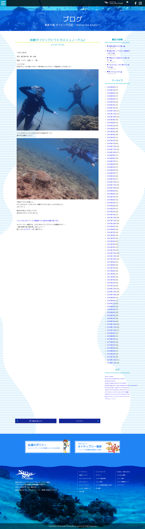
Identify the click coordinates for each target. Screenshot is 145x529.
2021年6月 (111, 271)
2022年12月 (111, 218)
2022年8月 (111, 229)
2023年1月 (111, 215)
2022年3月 (111, 244)
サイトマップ (120, 485)
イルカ (118, 392)
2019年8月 (111, 336)
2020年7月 (111, 304)
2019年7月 (111, 339)
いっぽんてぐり (118, 387)
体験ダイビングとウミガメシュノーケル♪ (57, 40)
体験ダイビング (83, 475)
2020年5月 (111, 309)
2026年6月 (111, 93)
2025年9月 (111, 120)
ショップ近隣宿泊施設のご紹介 (104, 485)
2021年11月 (111, 256)
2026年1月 (111, 108)
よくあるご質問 (121, 475)
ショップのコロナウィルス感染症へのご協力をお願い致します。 (38, 221)
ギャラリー (99, 475)
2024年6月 (111, 164)
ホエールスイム (83, 481)
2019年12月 (111, 324)
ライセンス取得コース (85, 488)
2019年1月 (111, 357)
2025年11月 (111, 114)
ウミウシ (115, 394)
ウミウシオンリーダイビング (113, 396)
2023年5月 (111, 203)
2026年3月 (111, 102)
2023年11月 (111, 185)
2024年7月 (111, 161)
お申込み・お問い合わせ (123, 471)
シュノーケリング (84, 485)
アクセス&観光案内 (101, 478)
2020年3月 (111, 315)
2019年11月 (111, 327)
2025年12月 (111, 111)
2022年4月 (111, 241)
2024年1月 (111, 179)
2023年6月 (111, 200)
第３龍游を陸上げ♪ (35, 421)
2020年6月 (111, 306)
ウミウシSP (121, 394)
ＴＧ (114, 399)
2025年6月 (111, 129)
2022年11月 (111, 220)
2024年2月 (111, 176)
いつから (124, 387)
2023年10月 (111, 188)
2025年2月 (111, 140)
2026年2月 (111, 105)
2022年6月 (111, 235)
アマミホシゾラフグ (111, 392)
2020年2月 (111, 318)
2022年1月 (111, 250)
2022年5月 (111, 238)
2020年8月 (111, 301)
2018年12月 (111, 360)
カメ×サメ (79, 421)
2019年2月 (111, 354)
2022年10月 (111, 223)
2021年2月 (111, 283)
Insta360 (111, 387)
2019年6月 (111, 342)
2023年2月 (111, 212)
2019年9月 (111, 333)
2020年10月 (111, 295)
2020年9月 (111, 298)
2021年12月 (111, 253)
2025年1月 (111, 143)
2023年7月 (111, 197)
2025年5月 (111, 132)
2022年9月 (111, 226)
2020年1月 (111, 321)
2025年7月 (111, 126)
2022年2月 (111, 247)
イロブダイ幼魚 (124, 392)
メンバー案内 (120, 478)
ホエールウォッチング (85, 478)
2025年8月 (111, 123)
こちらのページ (28, 229)
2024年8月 (111, 158)
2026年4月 (111, 99)
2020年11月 (111, 292)
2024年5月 (111, 167)
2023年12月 (111, 182)
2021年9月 (111, 262)
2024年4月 (111, 170)
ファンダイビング (100, 471)
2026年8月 (111, 87)
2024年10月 (111, 152)
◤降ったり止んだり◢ (114, 72)
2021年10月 (111, 259)
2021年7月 (111, 268)
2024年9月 (111, 155)
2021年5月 (111, 274)
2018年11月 (111, 363)
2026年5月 (111, 96)
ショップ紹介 (99, 481)
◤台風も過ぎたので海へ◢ (116, 46)
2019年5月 (111, 345)
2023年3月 (111, 209)
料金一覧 (81, 491)
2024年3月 (111, 173)
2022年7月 (111, 232)
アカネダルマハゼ (116, 390)
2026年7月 (111, 90)
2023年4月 (111, 206)
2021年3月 (111, 280)
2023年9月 (111, 191)
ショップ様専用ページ (123, 481)
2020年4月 (111, 312)
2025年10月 (111, 117)
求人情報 (98, 488)
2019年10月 (111, 330)
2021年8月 (111, 265)
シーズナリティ (83, 471)
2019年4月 (111, 348)
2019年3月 (111, 351)
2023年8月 (111, 194)
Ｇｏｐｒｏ (110, 399)
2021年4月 (111, 277)
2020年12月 (111, 289)
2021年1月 (111, 286)
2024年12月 (111, 146)
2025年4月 (111, 135)
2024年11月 (111, 149)
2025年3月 (111, 137)
